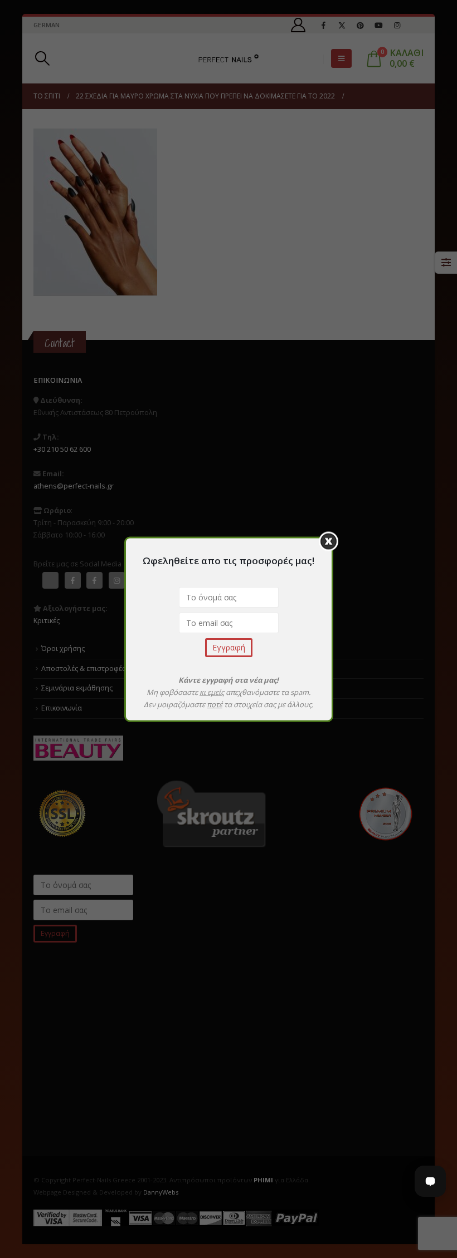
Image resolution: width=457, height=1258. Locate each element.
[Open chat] (430, 1181)
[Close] (328, 541)
